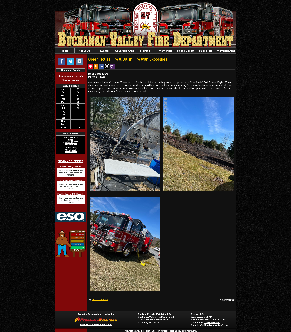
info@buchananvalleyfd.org (213, 325)
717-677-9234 (217, 319)
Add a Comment (100, 299)
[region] (145, 50)
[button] (84, 50)
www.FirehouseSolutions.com (96, 324)
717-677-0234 (212, 322)
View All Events (70, 80)
